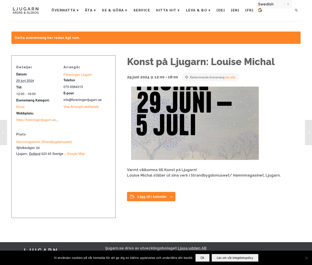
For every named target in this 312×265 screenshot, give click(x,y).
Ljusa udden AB (192, 248)
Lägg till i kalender (152, 196)
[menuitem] (65, 10)
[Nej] (306, 258)
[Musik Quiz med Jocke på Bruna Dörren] (3, 132)
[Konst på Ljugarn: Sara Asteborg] (308, 132)
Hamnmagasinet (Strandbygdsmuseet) (44, 141)
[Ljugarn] (30, 10)
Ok (202, 258)
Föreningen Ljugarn (77, 74)
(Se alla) (230, 77)
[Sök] (296, 10)
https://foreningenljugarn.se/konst (40, 119)
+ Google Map (74, 153)
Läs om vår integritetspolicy (235, 258)
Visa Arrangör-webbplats (81, 106)
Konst (20, 106)
